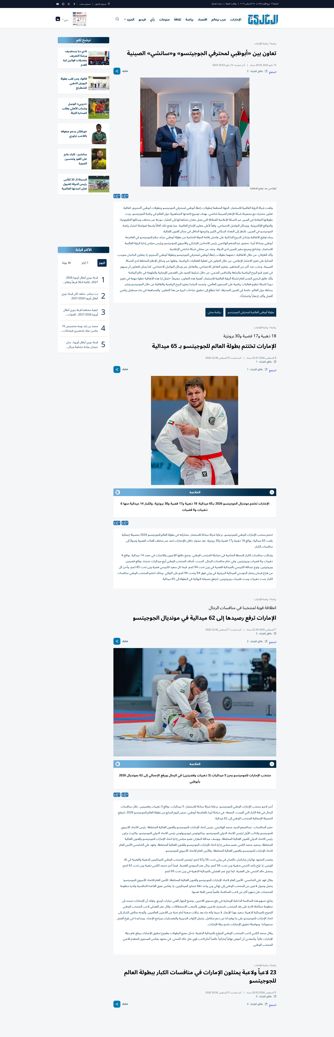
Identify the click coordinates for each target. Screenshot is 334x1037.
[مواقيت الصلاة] (58, 20)
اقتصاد (202, 19)
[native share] (116, 71)
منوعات (164, 19)
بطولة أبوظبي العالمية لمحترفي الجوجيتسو (251, 312)
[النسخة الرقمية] (79, 19)
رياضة (189, 19)
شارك (125, 71)
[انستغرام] (63, 4)
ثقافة (177, 19)
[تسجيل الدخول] (109, 4)
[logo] (263, 20)
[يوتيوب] (57, 4)
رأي (152, 19)
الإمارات (235, 19)
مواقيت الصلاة (231, 4)
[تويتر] (68, 4)
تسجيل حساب (84, 4)
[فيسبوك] (74, 4)
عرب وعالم (219, 19)
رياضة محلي (214, 312)
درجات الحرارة (217, 4)
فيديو (142, 19)
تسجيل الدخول (100, 4)
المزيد (130, 19)
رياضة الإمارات (261, 43)
